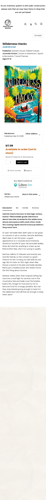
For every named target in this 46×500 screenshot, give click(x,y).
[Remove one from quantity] (7, 162)
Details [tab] (25, 208)
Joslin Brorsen (9, 47)
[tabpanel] (23, 257)
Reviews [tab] (35, 208)
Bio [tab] (17, 208)
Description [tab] (7, 208)
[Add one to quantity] (13, 162)
